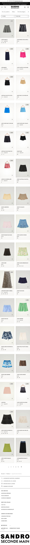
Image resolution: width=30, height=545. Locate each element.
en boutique (24, 4)
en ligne (18, 4)
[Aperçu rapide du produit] (12, 36)
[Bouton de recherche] (5, 7)
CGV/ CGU (3, 504)
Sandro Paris (4, 520)
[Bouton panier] (28, 7)
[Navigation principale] (2, 7)
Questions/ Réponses (6, 493)
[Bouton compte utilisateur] (24, 7)
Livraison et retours (5, 516)
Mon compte (4, 518)
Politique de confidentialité (7, 509)
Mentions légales (5, 507)
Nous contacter (5, 495)
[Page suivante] (21, 467)
